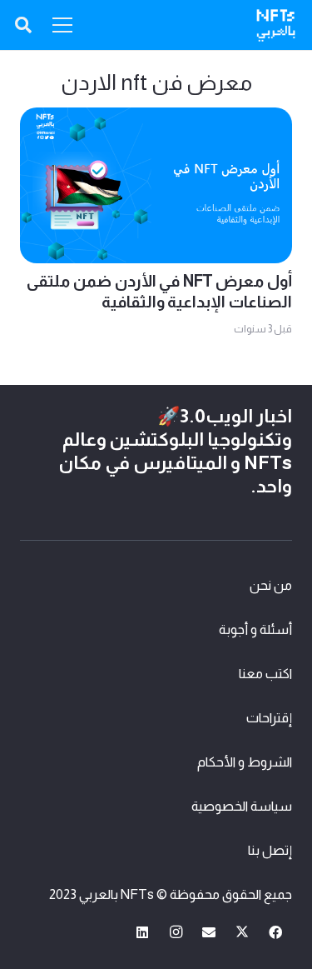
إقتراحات (269, 718)
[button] (23, 25)
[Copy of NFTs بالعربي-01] (276, 25)
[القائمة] (62, 25)
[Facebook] (275, 932)
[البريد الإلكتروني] (208, 932)
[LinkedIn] (142, 932)
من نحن (271, 585)
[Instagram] (175, 932)
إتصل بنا (270, 850)
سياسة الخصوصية (241, 806)
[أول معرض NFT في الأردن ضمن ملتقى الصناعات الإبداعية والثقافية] (156, 119)
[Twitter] (242, 932)
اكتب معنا (265, 674)
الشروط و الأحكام (244, 762)
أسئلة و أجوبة (255, 629)
